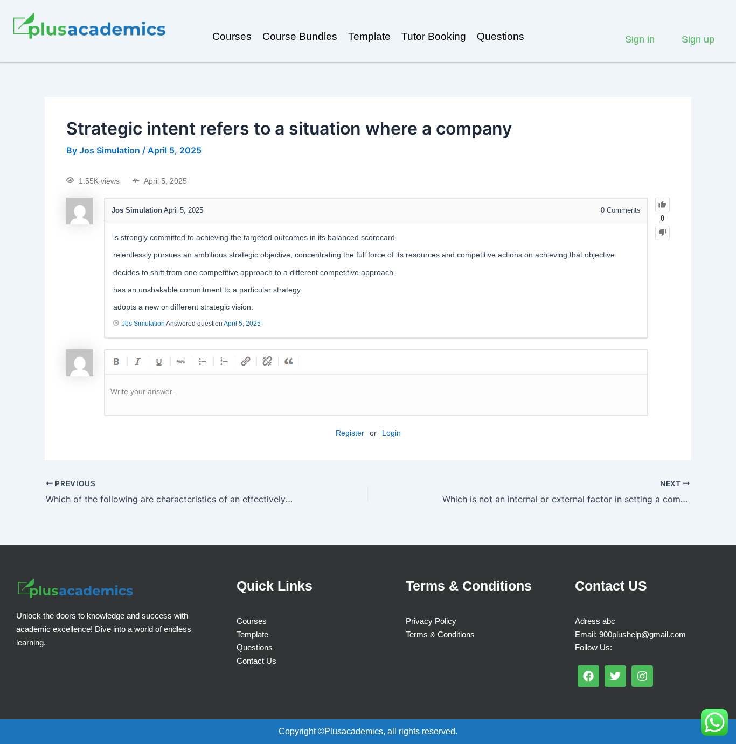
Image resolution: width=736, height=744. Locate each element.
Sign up (698, 39)
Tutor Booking (433, 36)
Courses (232, 36)
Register (350, 433)
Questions (500, 36)
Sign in (640, 39)
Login (391, 433)
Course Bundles (299, 36)
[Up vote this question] (662, 205)
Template (369, 36)
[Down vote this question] (662, 233)
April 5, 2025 (242, 323)
